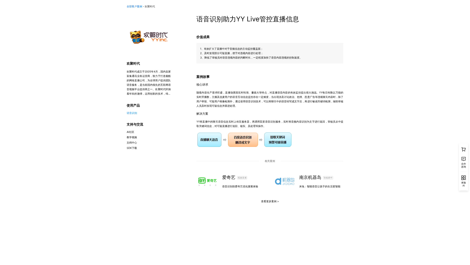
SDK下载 (132, 147)
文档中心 (132, 142)
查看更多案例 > (270, 201)
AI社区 (130, 131)
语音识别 (132, 112)
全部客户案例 (134, 6)
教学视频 (132, 137)
